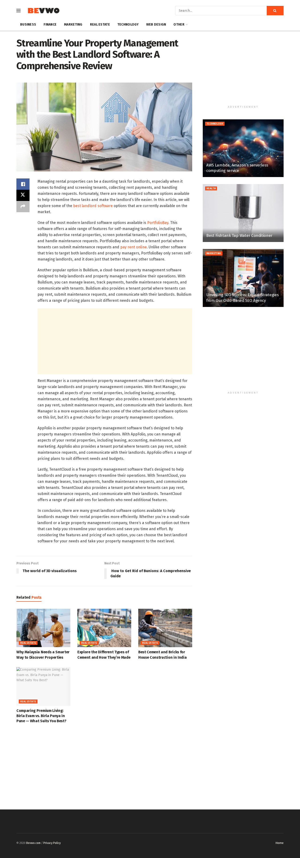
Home (279, 843)
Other (178, 24)
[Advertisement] (115, 341)
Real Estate (100, 24)
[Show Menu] (18, 10)
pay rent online (133, 247)
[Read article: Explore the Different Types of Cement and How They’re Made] (104, 628)
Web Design (156, 24)
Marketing (73, 24)
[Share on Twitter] (23, 195)
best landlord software (93, 206)
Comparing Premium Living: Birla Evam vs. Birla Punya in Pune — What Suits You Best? (41, 715)
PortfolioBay (157, 222)
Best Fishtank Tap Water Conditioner (239, 235)
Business (28, 24)
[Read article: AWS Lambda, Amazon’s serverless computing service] (243, 148)
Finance (50, 24)
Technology (128, 24)
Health (211, 188)
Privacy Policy (52, 843)
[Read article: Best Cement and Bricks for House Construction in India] (165, 628)
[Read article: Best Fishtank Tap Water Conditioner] (243, 213)
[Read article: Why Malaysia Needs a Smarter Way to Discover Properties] (43, 628)
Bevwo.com (33, 843)
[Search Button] (275, 10)
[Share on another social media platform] (23, 206)
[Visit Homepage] (43, 10)
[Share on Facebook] (23, 184)
